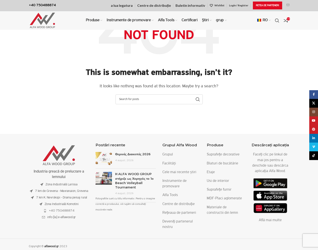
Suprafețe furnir (219, 190)
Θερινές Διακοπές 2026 (133, 154)
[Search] (277, 20)
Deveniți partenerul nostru (177, 224)
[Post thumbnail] (104, 158)
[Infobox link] (288, 5)
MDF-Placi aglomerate (224, 198)
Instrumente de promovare (174, 183)
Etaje (211, 172)
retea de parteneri (267, 5)
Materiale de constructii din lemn (222, 210)
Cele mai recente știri (179, 172)
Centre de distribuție (178, 204)
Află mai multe (270, 220)
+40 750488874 (62, 210)
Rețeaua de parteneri (179, 213)
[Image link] (58, 155)
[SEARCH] (198, 99)
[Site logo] (42, 20)
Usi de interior (218, 181)
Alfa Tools (170, 195)
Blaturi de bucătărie (222, 164)
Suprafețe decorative (223, 155)
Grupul (167, 155)
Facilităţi (169, 164)
